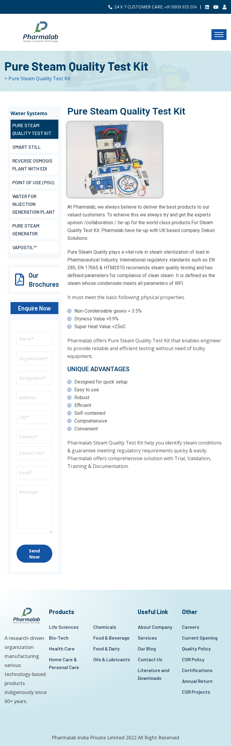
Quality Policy (196, 648)
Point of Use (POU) (33, 182)
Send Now (34, 554)
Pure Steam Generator (25, 229)
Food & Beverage (111, 638)
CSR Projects (196, 692)
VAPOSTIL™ (24, 247)
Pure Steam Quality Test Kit (31, 129)
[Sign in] (224, 7)
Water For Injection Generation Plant (33, 204)
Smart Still (26, 147)
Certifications (197, 670)
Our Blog (147, 648)
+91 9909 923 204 (181, 6)
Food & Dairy (106, 648)
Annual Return (197, 681)
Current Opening (199, 638)
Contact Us (150, 659)
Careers (190, 627)
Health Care (62, 648)
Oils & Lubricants (111, 659)
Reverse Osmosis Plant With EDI (32, 164)
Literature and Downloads (153, 674)
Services (147, 638)
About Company (155, 627)
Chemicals (104, 627)
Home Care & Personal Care (64, 663)
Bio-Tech (59, 638)
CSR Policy (193, 659)
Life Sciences (64, 627)
